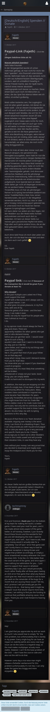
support (22, 691)
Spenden (44, 691)
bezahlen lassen (27, 115)
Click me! (27, 281)
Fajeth (9, 27)
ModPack (33, 691)
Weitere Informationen (10, 709)
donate (7, 695)
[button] (3, 3)
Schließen (25, 709)
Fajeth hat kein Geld (22, 695)
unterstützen (10, 691)
